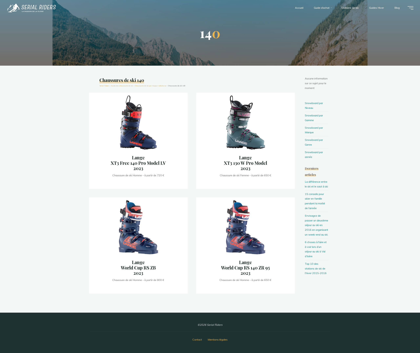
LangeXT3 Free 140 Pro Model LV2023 (138, 163)
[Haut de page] (407, 340)
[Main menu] (410, 8)
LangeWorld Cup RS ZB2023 (138, 267)
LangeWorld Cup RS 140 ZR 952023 (245, 267)
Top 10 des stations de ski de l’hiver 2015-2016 (315, 268)
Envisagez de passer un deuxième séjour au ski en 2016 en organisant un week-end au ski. (316, 225)
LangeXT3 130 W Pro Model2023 (245, 163)
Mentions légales (218, 339)
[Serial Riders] (31, 7)
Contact (197, 339)
